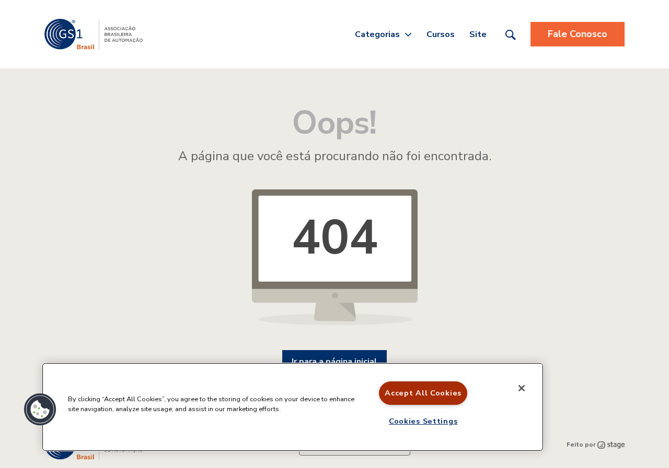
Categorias (377, 34)
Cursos (440, 34)
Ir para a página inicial (334, 361)
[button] (40, 409)
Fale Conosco (577, 34)
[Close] (521, 388)
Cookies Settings (423, 421)
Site (478, 34)
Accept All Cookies (423, 393)
